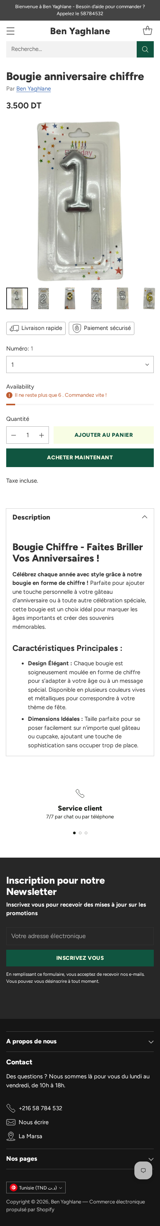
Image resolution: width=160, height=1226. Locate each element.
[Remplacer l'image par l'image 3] (70, 298)
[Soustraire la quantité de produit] (14, 435)
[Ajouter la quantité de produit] (42, 435)
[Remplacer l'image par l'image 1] (17, 298)
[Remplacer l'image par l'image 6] (149, 298)
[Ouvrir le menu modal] (10, 31)
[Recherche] (145, 49)
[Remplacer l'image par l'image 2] (43, 298)
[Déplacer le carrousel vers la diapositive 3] (86, 833)
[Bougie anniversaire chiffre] (80, 201)
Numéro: (19, 348)
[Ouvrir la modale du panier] (147, 31)
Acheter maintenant (80, 457)
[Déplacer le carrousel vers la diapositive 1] (74, 833)
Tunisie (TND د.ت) (38, 1188)
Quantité (17, 418)
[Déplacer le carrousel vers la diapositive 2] (80, 833)
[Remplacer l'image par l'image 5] (123, 298)
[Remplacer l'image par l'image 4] (96, 298)
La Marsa (30, 1136)
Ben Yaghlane (33, 88)
